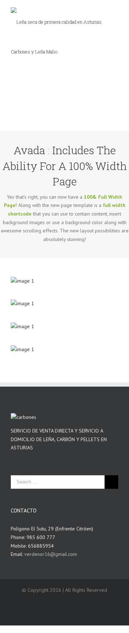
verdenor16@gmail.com (50, 554)
